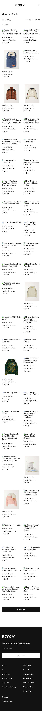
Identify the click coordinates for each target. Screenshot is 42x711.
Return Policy (27, 678)
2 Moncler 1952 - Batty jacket (9, 325)
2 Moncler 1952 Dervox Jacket (31, 148)
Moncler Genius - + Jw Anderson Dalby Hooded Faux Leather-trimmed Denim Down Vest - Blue (9, 74)
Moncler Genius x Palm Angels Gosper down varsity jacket (9, 191)
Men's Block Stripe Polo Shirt (31, 272)
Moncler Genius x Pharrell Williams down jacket (31, 368)
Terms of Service (29, 683)
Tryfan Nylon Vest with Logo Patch (31, 576)
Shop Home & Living (9, 687)
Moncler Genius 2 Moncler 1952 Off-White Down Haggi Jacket (9, 467)
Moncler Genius (7, 37)
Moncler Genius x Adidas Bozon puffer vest (9, 576)
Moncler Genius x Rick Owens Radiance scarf (9, 210)
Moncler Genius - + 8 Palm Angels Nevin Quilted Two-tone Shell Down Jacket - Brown (9, 108)
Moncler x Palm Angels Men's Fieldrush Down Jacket (9, 253)
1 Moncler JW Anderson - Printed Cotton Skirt (9, 557)
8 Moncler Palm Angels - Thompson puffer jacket (9, 382)
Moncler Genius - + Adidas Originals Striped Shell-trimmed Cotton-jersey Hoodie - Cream (31, 306)
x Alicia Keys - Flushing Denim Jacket (31, 232)
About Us (26, 670)
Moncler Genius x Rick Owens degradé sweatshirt (31, 170)
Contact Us (27, 691)
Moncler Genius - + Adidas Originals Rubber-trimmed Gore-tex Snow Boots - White (31, 480)
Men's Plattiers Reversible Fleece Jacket (31, 191)
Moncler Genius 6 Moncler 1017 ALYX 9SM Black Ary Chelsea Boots (9, 129)
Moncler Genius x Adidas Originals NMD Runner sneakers (31, 423)
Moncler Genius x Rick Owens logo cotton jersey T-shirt (31, 129)
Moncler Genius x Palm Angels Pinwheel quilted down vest (31, 329)
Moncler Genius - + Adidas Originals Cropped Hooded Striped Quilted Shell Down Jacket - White (31, 108)
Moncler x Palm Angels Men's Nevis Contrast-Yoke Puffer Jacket (9, 597)
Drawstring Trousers (9, 399)
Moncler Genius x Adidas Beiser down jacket (31, 212)
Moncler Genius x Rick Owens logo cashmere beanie (31, 501)
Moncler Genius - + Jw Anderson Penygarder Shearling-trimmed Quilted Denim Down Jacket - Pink (9, 514)
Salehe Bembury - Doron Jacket (31, 251)
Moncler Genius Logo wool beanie (9, 291)
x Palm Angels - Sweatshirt (9, 168)
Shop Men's (6, 674)
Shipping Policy (28, 674)
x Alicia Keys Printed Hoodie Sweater (31, 444)
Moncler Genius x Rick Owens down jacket (9, 272)
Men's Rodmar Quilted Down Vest (9, 348)
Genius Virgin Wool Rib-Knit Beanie (31, 556)
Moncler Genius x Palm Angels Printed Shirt (31, 597)
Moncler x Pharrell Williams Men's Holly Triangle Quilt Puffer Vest (9, 40)
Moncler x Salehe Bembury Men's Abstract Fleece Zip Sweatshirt (9, 150)
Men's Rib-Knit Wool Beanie (9, 419)
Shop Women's (7, 678)
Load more (21, 609)
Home (4, 670)
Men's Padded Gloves (31, 348)
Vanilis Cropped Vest (9, 531)
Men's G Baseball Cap (9, 229)
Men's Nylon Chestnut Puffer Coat (31, 59)
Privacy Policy (28, 687)
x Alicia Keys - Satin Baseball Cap (31, 401)
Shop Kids (5, 683)
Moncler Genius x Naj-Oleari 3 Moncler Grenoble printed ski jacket (9, 446)
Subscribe (21, 656)
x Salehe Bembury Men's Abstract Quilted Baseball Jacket (31, 537)
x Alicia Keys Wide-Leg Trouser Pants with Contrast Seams (31, 40)
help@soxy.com (7, 701)
